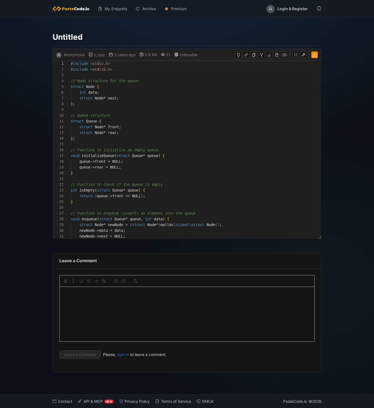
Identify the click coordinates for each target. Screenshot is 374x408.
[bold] (66, 281)
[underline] (81, 281)
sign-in (123, 354)
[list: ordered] (116, 281)
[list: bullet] (123, 281)
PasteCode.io (295, 401)
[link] (104, 281)
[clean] (135, 281)
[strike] (89, 281)
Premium (179, 8)
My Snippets (116, 8)
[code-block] (96, 281)
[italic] (73, 281)
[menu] (187, 9)
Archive (149, 8)
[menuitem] (73, 9)
